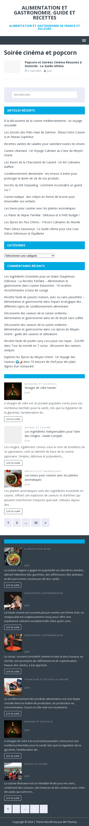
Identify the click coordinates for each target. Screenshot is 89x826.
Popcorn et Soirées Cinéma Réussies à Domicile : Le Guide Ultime (53, 64)
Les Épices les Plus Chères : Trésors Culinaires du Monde (42, 222)
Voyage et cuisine (38, 427)
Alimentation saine (37, 549)
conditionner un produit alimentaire (46, 683)
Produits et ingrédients (43, 471)
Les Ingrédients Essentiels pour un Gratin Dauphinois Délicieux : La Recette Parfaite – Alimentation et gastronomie (39, 281)
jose (49, 70)
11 (34, 809)
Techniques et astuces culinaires (46, 679)
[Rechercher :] (44, 94)
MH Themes (70, 822)
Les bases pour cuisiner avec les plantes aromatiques (40, 208)
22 (35, 523)
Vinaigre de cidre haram (40, 388)
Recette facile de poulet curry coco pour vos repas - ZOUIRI (44, 341)
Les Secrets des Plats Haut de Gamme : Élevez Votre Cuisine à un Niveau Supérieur (53, 599)
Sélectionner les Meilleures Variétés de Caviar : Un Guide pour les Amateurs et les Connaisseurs (54, 643)
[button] (83, 40)
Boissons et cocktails (41, 384)
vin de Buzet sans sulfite (67, 318)
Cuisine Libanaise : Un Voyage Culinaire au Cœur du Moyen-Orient (51, 769)
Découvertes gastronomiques (43, 593)
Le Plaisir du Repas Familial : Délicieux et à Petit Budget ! (42, 215)
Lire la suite (13, 419)
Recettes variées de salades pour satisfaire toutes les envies (44, 144)
